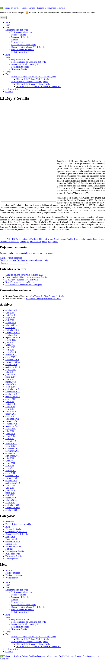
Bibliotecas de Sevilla (20, 52)
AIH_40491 (12, 239)
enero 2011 (10, 473)
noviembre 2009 (12, 507)
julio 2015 (9, 342)
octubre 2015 (11, 335)
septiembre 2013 (12, 396)
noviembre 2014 (12, 362)
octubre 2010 (11, 480)
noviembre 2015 (12, 332)
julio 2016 (9, 313)
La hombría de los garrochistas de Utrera (43, 298)
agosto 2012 (10, 428)
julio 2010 (9, 488)
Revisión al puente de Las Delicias (20, 282)
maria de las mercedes (9, 241)
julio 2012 (9, 431)
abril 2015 (9, 350)
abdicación (47, 239)
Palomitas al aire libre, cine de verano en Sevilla (26, 277)
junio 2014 (10, 374)
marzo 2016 (10, 322)
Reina (44, 241)
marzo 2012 (10, 441)
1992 (40, 239)
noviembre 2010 (12, 478)
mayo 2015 (10, 347)
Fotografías (10, 536)
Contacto (9, 91)
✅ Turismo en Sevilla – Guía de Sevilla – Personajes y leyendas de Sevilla (32, 8)
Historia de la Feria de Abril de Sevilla (32, 79)
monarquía (24, 241)
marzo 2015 (10, 352)
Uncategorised (11, 559)
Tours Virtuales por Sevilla (22, 49)
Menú (3, 18)
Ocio (7, 57)
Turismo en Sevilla (13, 556)
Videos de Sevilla (13, 89)
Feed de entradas (12, 573)
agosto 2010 (10, 485)
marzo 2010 (10, 498)
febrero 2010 (11, 500)
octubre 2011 (11, 453)
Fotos (7, 27)
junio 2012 (10, 433)
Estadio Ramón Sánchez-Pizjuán (25, 64)
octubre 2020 (11, 310)
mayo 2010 (10, 493)
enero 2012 (10, 446)
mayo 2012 (10, 436)
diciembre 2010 (12, 475)
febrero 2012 (11, 443)
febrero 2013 (11, 414)
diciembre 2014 (12, 359)
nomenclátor (35, 241)
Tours (7, 25)
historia (81, 239)
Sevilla (8, 72)
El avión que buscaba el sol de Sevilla (21, 280)
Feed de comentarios (14, 575)
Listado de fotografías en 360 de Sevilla (28, 47)
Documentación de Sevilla (16, 30)
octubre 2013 (11, 394)
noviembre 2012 (12, 421)
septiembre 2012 (12, 426)
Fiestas (8, 74)
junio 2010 (10, 490)
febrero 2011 (10, 470)
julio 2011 (9, 458)
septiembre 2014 (12, 367)
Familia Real (71, 239)
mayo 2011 (10, 463)
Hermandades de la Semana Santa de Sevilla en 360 (38, 86)
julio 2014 (9, 372)
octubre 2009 (11, 510)
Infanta (89, 239)
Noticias (14, 40)
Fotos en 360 (11, 539)
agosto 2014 (10, 369)
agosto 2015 (10, 340)
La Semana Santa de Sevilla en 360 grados (29, 81)
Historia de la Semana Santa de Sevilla (33, 84)
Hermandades (17, 42)
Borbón (56, 239)
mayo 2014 (10, 377)
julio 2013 (9, 401)
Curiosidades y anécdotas (16, 531)
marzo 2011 (10, 468)
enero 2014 (10, 387)
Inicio (7, 22)
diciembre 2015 (12, 330)
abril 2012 (9, 438)
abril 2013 (9, 409)
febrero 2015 (11, 354)
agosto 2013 (10, 399)
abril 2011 (9, 465)
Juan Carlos (98, 239)
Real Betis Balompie (20, 67)
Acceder (9, 570)
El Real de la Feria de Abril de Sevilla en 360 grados (33, 76)
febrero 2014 (11, 384)
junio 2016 (10, 315)
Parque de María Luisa (20, 59)
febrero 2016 (11, 325)
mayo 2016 (10, 318)
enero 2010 (10, 502)
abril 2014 (9, 379)
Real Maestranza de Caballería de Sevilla (28, 62)
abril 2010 (9, 495)
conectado (23, 253)
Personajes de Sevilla (20, 37)
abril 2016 (9, 320)
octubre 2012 (11, 424)
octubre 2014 (11, 364)
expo (63, 239)
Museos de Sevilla (19, 69)
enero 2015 (10, 357)
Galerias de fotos (12, 541)
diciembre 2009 (12, 505)
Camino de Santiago (14, 529)
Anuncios (9, 522)
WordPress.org (11, 578)
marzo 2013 (10, 411)
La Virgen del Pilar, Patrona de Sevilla (47, 296)
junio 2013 (10, 404)
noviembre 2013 (12, 391)
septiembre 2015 (12, 337)
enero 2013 (10, 416)
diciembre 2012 (12, 419)
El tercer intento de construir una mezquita (23, 284)
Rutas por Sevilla (18, 35)
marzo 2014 (10, 382)
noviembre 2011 (12, 451)
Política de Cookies (73, 656)
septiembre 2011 (12, 456)
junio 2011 (10, 461)
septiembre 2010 (12, 483)
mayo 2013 (10, 406)
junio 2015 (10, 345)
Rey (49, 241)
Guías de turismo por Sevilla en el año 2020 (24, 275)
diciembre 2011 (12, 448)
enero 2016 (10, 327)
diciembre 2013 (12, 389)
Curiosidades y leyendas (21, 32)
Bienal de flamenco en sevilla (23, 44)
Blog (7, 54)
